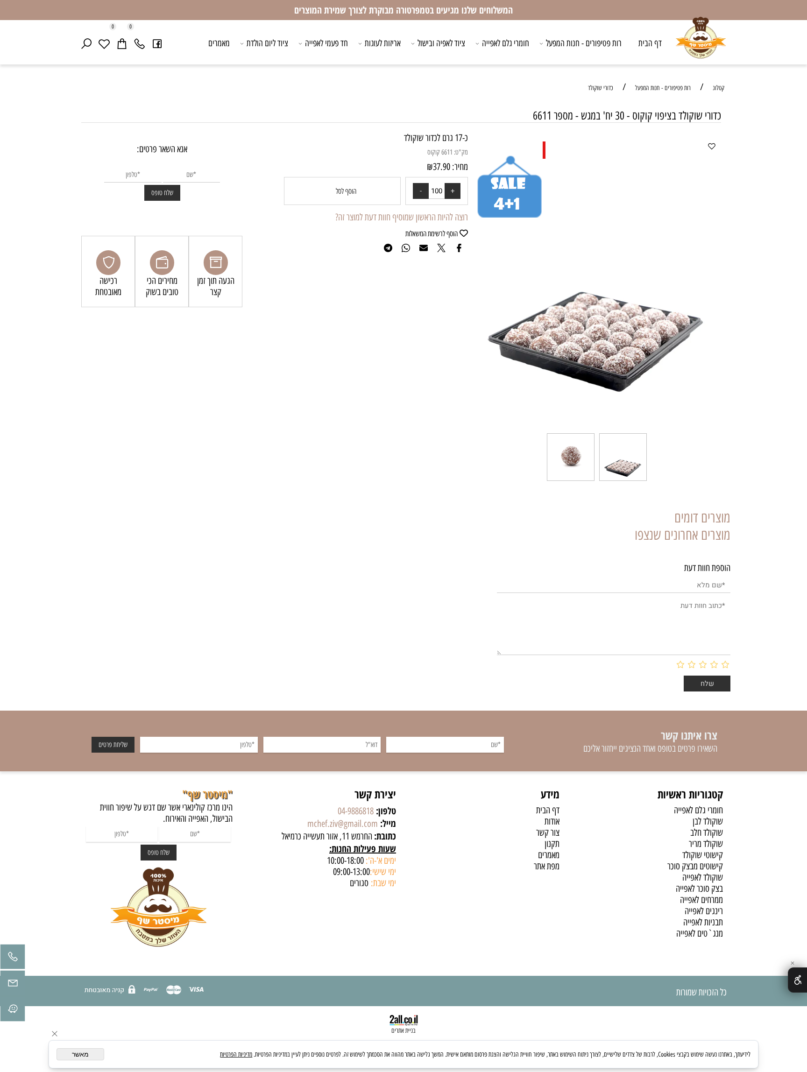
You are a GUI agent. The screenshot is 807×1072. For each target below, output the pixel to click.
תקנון (552, 843)
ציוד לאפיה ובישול (441, 43)
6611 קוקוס (440, 152)
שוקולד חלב (706, 832)
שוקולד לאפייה (702, 877)
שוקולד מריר (706, 843)
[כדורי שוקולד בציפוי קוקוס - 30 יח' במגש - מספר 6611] (623, 480)
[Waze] (12, 1011)
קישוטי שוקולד (702, 854)
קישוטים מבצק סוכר (695, 866)
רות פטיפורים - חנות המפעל (584, 43)
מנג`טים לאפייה (699, 933)
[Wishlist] (104, 43)
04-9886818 (356, 811)
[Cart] (122, 43)
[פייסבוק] (157, 43)
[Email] (12, 985)
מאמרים (219, 43)
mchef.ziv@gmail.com (342, 823)
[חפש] (86, 43)
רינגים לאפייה (704, 911)
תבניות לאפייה (703, 922)
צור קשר (547, 832)
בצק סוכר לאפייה (699, 888)
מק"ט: (461, 152)
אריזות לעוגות (383, 43)
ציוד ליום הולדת (267, 43)
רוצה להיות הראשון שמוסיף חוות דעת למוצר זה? (401, 217)
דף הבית (650, 43)
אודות (552, 821)
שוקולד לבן (708, 821)
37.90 (441, 166)
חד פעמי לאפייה (326, 43)
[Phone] (139, 43)
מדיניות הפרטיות (236, 1054)
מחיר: (459, 166)
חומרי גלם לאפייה (505, 43)
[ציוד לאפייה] (701, 44)
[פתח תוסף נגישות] (797, 980)
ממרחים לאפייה (701, 899)
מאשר (80, 1054)
